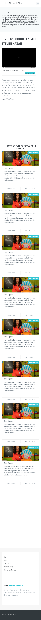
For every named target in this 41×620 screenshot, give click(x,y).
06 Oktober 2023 (11, 188)
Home (6, 557)
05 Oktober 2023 (11, 483)
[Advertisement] (20, 124)
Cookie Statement (10, 570)
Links (5, 560)
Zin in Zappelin (8, 12)
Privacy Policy (8, 567)
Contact (6, 563)
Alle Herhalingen (30, 188)
